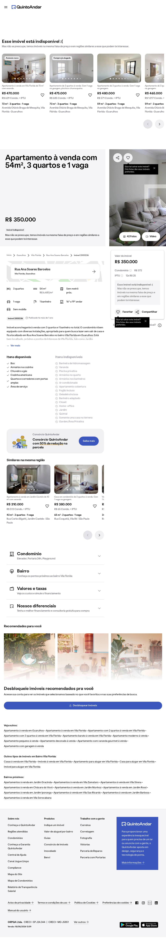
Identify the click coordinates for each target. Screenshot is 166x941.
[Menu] (6, 7)
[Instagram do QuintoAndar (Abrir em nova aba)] (143, 903)
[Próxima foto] (40, 68)
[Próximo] (159, 124)
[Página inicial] (27, 7)
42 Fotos (132, 236)
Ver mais (15, 346)
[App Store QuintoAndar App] (149, 925)
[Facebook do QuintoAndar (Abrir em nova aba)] (137, 903)
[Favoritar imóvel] (128, 157)
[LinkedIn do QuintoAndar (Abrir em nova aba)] (156, 903)
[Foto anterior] (8, 68)
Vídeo (153, 236)
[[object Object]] (154, 168)
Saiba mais (89, 441)
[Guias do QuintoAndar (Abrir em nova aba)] (150, 903)
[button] (55, 556)
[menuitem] (9, 255)
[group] (24, 85)
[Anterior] (147, 124)
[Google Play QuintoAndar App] (129, 925)
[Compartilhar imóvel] (117, 157)
